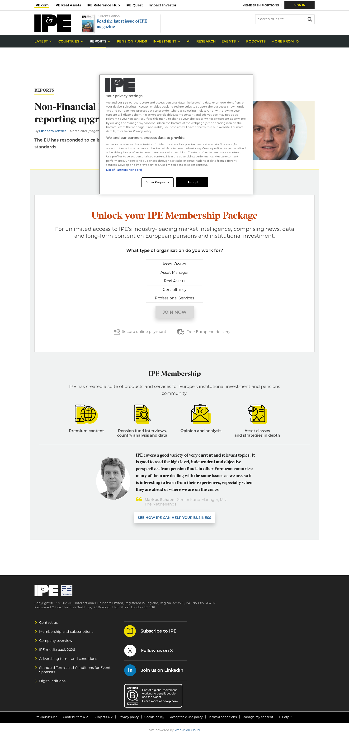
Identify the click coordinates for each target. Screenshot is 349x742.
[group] (284, 41)
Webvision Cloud (187, 730)
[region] (176, 134)
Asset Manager (174, 272)
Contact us (48, 622)
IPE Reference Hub (103, 5)
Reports (44, 90)
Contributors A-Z (75, 717)
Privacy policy (128, 717)
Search (309, 18)
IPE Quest (134, 5)
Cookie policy (154, 717)
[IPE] (52, 30)
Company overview (55, 640)
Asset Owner (174, 264)
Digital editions (52, 681)
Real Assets (174, 281)
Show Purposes (157, 182)
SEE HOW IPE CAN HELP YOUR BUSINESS (174, 517)
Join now (175, 312)
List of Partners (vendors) (124, 169)
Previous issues (45, 717)
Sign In (299, 5)
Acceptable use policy (186, 717)
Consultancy (175, 289)
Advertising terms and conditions (68, 659)
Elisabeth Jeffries (52, 131)
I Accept (192, 182)
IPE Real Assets (67, 5)
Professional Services (174, 298)
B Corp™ (285, 717)
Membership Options (260, 5)
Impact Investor (162, 5)
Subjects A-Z (103, 717)
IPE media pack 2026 (57, 649)
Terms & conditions (222, 717)
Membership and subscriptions (66, 631)
